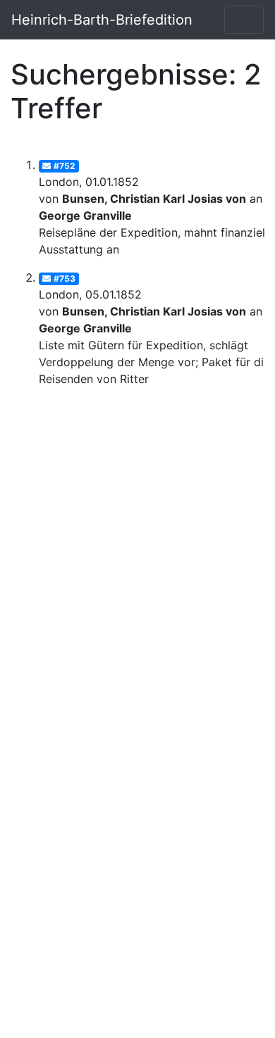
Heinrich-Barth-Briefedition (101, 19)
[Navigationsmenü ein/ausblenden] (244, 20)
